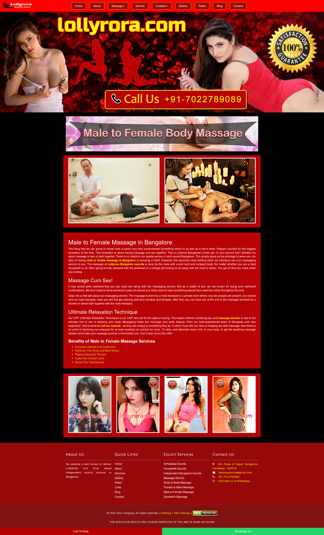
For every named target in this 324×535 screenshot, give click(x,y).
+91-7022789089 (228, 476)
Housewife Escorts (175, 468)
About (97, 6)
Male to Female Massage (179, 492)
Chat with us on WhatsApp (233, 481)
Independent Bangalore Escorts (182, 473)
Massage (117, 6)
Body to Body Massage (177, 482)
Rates (202, 6)
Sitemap (166, 512)
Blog (219, 6)
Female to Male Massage (179, 487)
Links (118, 487)
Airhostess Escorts (175, 464)
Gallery (183, 6)
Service (140, 6)
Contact (238, 6)
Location (161, 6)
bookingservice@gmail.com (235, 472)
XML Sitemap (182, 512)
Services (120, 473)
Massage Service (174, 478)
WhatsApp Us (243, 531)
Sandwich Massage (175, 497)
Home (78, 6)
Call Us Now (81, 531)
